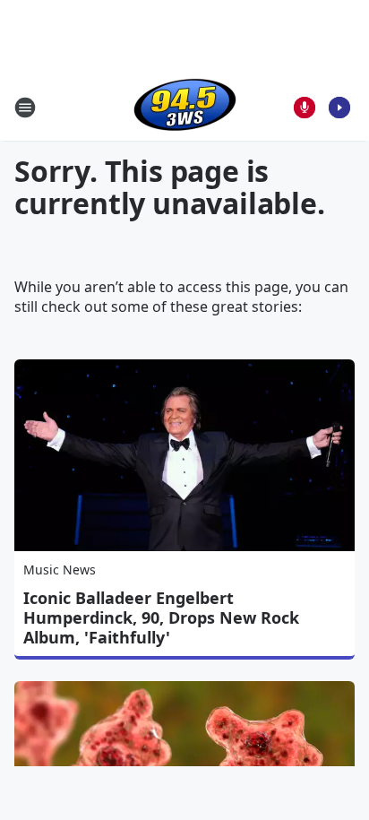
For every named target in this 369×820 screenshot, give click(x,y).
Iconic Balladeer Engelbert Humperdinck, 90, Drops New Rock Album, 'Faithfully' (161, 617)
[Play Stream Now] (339, 107)
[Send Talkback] (304, 107)
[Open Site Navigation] (25, 107)
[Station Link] (185, 107)
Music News (59, 569)
